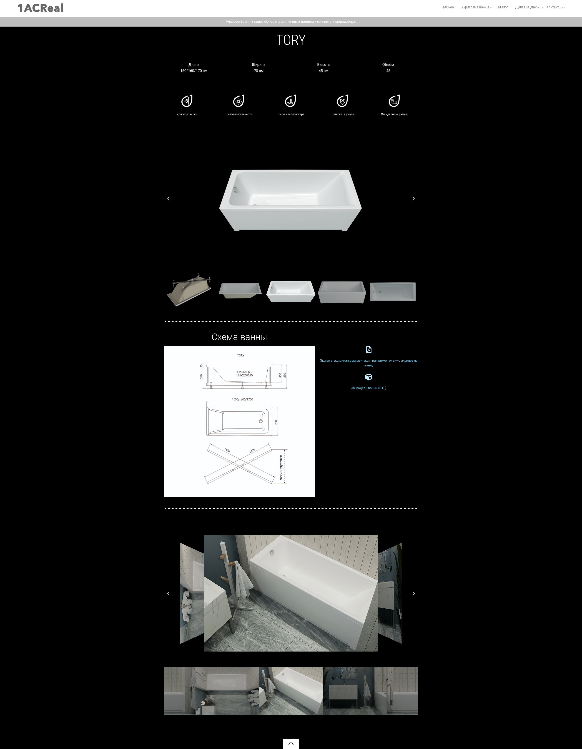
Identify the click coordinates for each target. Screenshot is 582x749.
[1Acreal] (40, 10)
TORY (291, 40)
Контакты (554, 7)
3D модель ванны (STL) (368, 388)
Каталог (502, 7)
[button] (168, 198)
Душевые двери (527, 7)
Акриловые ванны (475, 7)
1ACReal (448, 7)
